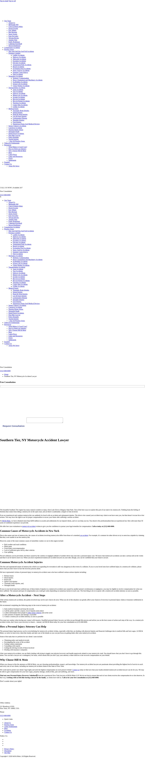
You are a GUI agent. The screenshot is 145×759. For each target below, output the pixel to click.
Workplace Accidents (15, 76)
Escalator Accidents (19, 61)
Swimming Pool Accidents (22, 69)
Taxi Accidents (18, 91)
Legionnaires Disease (20, 118)
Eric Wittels (12, 30)
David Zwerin (13, 28)
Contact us (75, 670)
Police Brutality (13, 137)
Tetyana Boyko (13, 38)
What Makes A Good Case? (17, 147)
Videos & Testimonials (11, 143)
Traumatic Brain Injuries (21, 111)
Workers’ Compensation (21, 78)
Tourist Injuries (13, 139)
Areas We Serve (13, 166)
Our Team (7, 21)
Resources (7, 145)
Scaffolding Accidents (20, 82)
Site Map (7, 753)
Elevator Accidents (19, 63)
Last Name (3, 399)
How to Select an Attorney (17, 149)
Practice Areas (9, 49)
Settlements (12, 160)
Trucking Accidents (19, 103)
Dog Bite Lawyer (14, 135)
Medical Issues (13, 109)
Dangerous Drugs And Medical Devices (26, 124)
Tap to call (12, 1)
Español (7, 162)
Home (6, 374)
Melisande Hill (13, 25)
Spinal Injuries (17, 112)
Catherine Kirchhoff (15, 44)
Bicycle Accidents (19, 99)
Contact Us (8, 164)
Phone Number (5, 413)
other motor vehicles (34, 613)
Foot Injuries (17, 122)
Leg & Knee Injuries (20, 116)
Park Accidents (18, 74)
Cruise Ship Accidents (20, 105)
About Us (11, 23)
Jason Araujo (12, 34)
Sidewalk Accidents (19, 59)
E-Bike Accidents (19, 107)
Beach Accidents (18, 67)
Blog (10, 153)
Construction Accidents (12, 47)
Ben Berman (12, 32)
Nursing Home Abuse (15, 130)
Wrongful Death (13, 132)
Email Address (5, 406)
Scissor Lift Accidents (20, 84)
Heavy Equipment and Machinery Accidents (27, 80)
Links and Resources (15, 156)
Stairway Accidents (19, 57)
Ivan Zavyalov (13, 36)
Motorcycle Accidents (20, 95)
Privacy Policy (9, 749)
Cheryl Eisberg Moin (15, 26)
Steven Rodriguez (14, 46)
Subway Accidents (19, 93)
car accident (84, 535)
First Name (3, 391)
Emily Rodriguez (14, 42)
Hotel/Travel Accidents (16, 133)
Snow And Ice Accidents (21, 70)
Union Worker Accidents (21, 86)
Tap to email (4, 1)
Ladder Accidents (19, 55)
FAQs (10, 158)
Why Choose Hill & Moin (17, 151)
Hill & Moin (6, 521)
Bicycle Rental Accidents (21, 101)
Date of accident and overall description (13, 422)
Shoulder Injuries (18, 120)
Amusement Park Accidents (22, 65)
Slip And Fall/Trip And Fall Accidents (21, 51)
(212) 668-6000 (5, 195)
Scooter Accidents (19, 97)
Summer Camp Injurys (20, 72)
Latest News (12, 154)
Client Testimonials (10, 726)
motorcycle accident (29, 526)
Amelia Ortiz (12, 40)
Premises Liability (14, 53)
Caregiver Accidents (15, 128)
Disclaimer (7, 751)
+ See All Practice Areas (16, 141)
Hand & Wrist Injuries (20, 114)
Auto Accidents (18, 90)
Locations (7, 730)
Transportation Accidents (16, 88)
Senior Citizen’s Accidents (17, 126)
